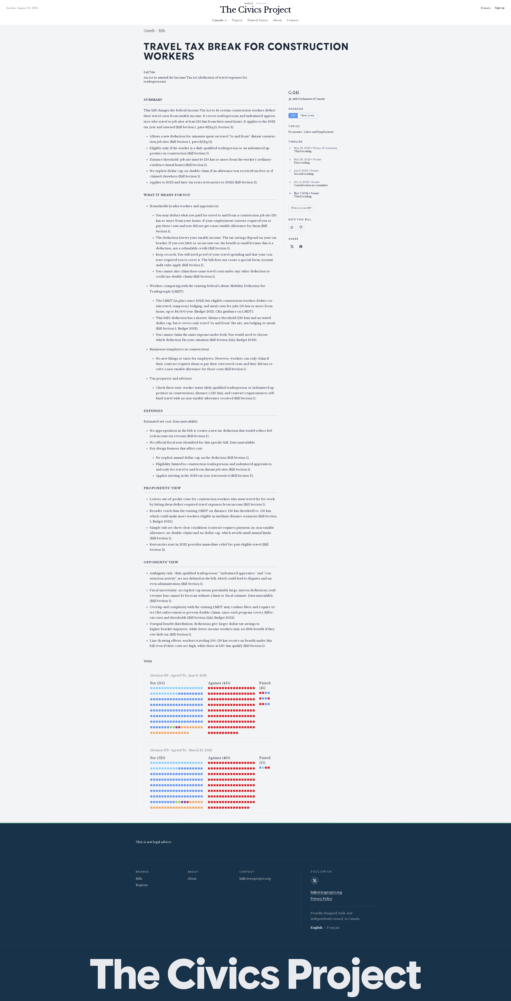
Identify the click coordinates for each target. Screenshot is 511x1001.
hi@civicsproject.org (255, 878)
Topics (237, 20)
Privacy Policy (321, 898)
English (249, 3)
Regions (142, 885)
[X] (315, 881)
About (277, 20)
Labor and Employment (318, 131)
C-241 (293, 92)
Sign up (500, 7)
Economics (295, 131)
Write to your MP (301, 208)
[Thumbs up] (292, 227)
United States (258, 20)
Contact (293, 20)
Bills (162, 30)
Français (261, 3)
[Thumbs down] (300, 227)
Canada (218, 20)
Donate (486, 8)
